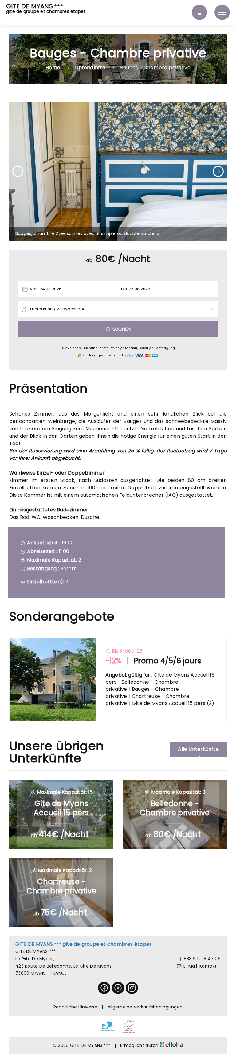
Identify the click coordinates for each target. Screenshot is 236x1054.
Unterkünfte (90, 67)
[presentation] (17, 171)
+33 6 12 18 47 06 (202, 959)
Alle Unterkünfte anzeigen (198, 751)
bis (124, 289)
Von (34, 289)
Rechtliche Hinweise (75, 1007)
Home (52, 67)
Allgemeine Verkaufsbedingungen (145, 1007)
